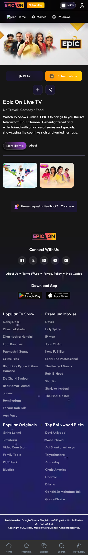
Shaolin (50, 381)
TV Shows (63, 17)
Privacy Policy (53, 273)
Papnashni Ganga (16, 351)
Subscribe (35, 5)
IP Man (50, 336)
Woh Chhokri (54, 440)
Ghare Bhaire (55, 499)
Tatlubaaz (10, 440)
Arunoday (52, 462)
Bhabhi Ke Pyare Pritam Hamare (20, 368)
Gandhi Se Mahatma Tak (63, 491)
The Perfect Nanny (58, 366)
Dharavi (51, 477)
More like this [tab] (14, 146)
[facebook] (22, 260)
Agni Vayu (10, 415)
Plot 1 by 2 (10, 462)
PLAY (26, 76)
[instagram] (66, 260)
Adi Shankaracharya (60, 447)
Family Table (12, 454)
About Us (12, 273)
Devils (49, 322)
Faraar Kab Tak (14, 408)
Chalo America (55, 469)
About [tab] (33, 145)
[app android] (32, 295)
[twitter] (33, 260)
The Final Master (57, 396)
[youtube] (55, 260)
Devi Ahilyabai (55, 432)
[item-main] (20, 173)
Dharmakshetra (14, 329)
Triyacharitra (55, 454)
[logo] (44, 235)
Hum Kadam (12, 400)
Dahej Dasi (11, 322)
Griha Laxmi (12, 432)
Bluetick (8, 469)
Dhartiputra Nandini (18, 336)
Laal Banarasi (13, 344)
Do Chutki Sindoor (16, 378)
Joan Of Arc (53, 344)
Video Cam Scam (15, 447)
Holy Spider (53, 329)
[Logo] (14, 5)
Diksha (50, 484)
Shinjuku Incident (57, 388)
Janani (7, 393)
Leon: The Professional (61, 359)
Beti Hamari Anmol (16, 386)
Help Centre (74, 273)
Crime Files (11, 359)
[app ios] (58, 295)
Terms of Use (30, 273)
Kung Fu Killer (55, 351)
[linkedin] (44, 260)
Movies (41, 17)
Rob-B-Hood (54, 373)
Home (22, 17)
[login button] (82, 5)
